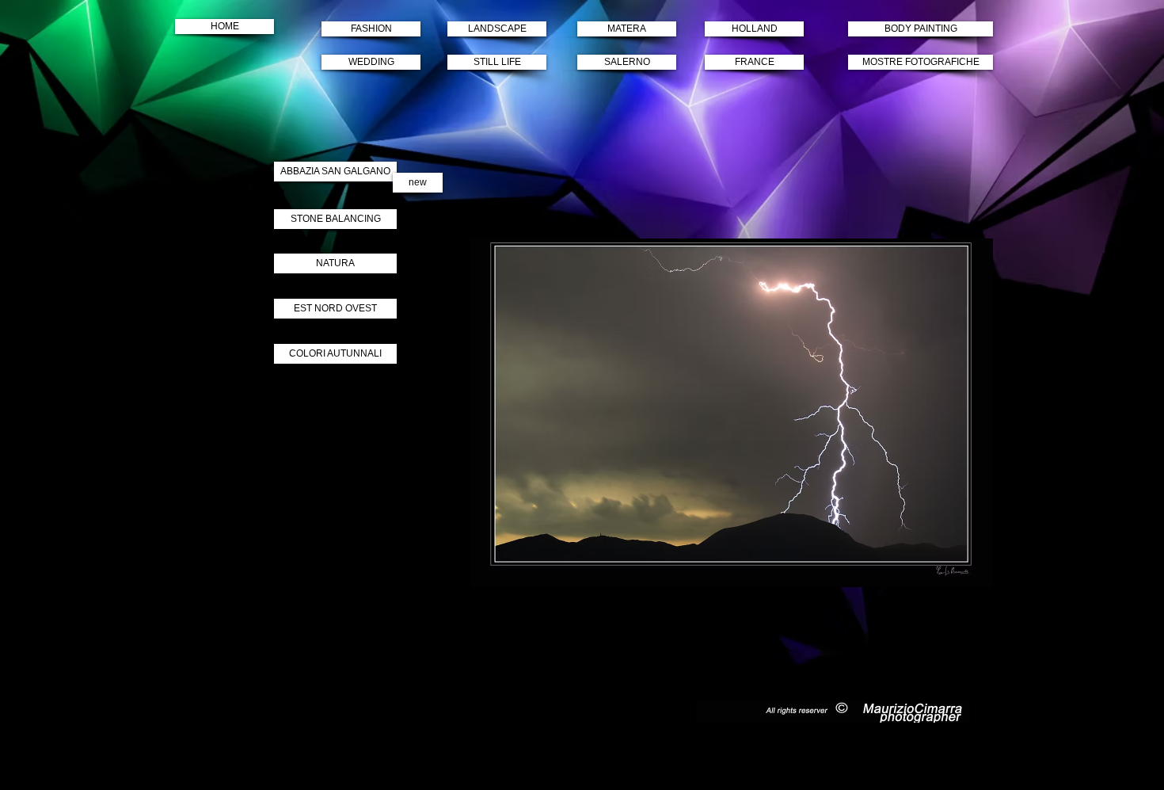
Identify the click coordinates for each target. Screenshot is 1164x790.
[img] (731, 412)
